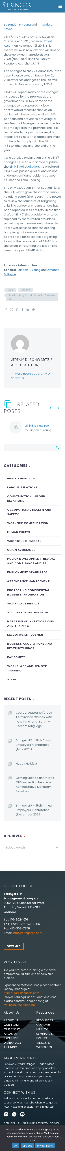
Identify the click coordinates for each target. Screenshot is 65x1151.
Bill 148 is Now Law (37, 426)
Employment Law (21, 478)
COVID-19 (43, 1025)
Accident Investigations (28, 612)
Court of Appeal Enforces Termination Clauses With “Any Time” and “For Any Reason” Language (34, 719)
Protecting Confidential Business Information (28, 592)
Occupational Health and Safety (29, 512)
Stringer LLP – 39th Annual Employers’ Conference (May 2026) (34, 744)
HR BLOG (42, 1029)
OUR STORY (12, 1029)
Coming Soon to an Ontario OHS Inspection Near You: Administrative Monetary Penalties (35, 784)
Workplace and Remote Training (27, 668)
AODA (11, 679)
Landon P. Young (19, 25)
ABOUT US (11, 1020)
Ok (15, 1145)
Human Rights (18, 532)
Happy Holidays (27, 763)
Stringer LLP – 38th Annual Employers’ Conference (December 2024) (34, 810)
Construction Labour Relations (26, 498)
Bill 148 (26, 289)
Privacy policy (45, 1145)
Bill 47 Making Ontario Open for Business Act (31, 297)
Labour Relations (22, 487)
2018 (11, 289)
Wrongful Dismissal (24, 541)
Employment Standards (27, 572)
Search (57, 447)
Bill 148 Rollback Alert (24, 167)
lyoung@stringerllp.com (19, 1005)
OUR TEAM (11, 1025)
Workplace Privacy (23, 603)
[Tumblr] (22, 309)
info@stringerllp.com (27, 933)
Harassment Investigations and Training (30, 623)
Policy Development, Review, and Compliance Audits (31, 561)
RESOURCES (44, 1020)
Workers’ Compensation (27, 523)
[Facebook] (6, 309)
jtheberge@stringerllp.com (21, 993)
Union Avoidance (21, 550)
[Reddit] (33, 309)
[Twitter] (11, 309)
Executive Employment (26, 634)
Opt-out (27, 1145)
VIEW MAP (13, 946)
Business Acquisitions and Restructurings (29, 646)
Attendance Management (28, 581)
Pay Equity (16, 657)
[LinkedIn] (27, 309)
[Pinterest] (17, 309)
